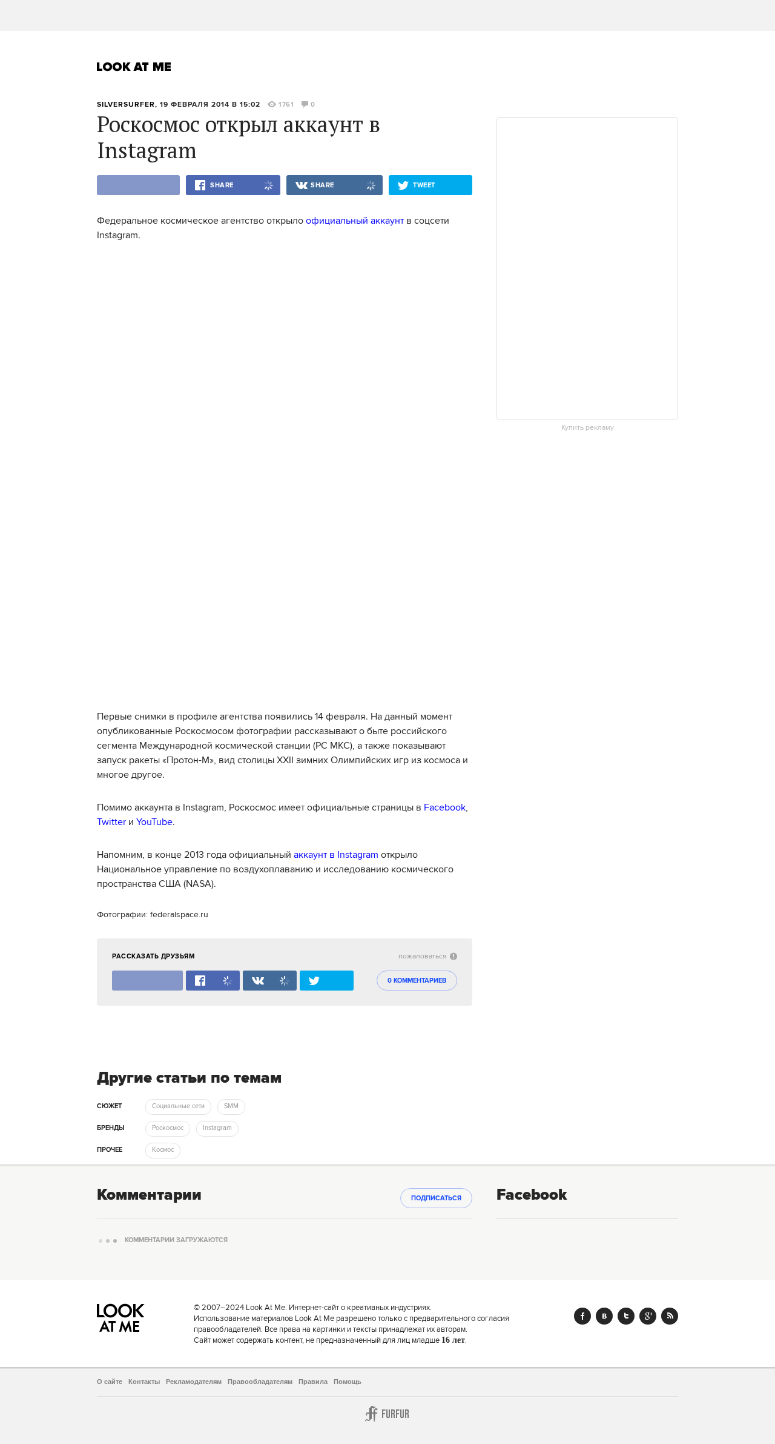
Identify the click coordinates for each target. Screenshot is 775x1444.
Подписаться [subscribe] (436, 1198)
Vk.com (604, 1316)
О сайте (109, 1381)
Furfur (387, 1414)
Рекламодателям (194, 1381)
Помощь (347, 1381)
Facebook (445, 807)
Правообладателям (260, 1381)
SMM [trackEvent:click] (231, 1106)
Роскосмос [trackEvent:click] (167, 1128)
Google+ (647, 1316)
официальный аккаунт (355, 221)
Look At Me (134, 67)
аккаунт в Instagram (336, 855)
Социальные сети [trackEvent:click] (178, 1106)
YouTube (154, 822)
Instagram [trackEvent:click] (217, 1128)
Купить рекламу (587, 428)
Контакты (144, 1381)
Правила (313, 1381)
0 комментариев (417, 981)
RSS (669, 1316)
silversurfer (126, 104)
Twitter (111, 822)
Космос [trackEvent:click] (163, 1150)
